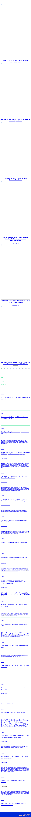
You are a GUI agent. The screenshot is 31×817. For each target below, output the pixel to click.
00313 (2, 709)
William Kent (16, 465)
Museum (2, 593)
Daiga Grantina (7, 510)
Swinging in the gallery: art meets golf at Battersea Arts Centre (15, 179)
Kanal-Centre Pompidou (9, 701)
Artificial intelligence (18, 568)
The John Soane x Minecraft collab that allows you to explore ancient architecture (15, 731)
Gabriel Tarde (13, 615)
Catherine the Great (21, 463)
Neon (23, 759)
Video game (22, 739)
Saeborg (7, 442)
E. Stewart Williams (12, 636)
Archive (2, 592)
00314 (2, 684)
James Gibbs (20, 464)
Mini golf (26, 441)
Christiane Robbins (23, 570)
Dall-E (7, 569)
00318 (2, 601)
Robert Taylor (27, 489)
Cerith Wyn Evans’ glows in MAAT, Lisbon (13, 748)
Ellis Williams (24, 511)
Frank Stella (26, 759)
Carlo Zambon (17, 636)
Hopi (18, 654)
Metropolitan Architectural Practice (22, 569)
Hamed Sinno (9, 490)
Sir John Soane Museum (8, 739)
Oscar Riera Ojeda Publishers (9, 570)
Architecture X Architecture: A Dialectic (8, 568)
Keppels (22, 532)
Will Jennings (15, 243)
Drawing (17, 613)
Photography (19, 593)
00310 (2, 764)
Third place (5, 703)
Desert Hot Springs (4, 654)
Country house (10, 464)
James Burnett (27, 632)
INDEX (27, 815)
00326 (2, 428)
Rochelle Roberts (4, 791)
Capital (3, 613)
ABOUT (29, 814)
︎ (29, 815)
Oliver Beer (8, 487)
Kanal (23, 700)
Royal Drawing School (7, 615)
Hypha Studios (8, 614)
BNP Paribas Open (21, 632)
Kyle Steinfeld (6, 571)
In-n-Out (21, 654)
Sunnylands (7, 636)
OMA (15, 593)
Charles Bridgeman (9, 463)
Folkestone (23, 531)
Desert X (16, 633)
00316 (2, 642)
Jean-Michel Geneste (14, 488)
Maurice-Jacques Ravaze (21, 702)
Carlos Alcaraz (3, 632)
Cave (19, 487)
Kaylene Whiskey (4, 443)
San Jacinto (3, 636)
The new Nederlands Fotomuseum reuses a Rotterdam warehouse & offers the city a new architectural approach (13, 581)
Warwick (20, 511)
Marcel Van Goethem (8, 700)
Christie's (6, 613)
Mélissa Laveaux (4, 489)
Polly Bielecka (3, 463)
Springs (24, 655)
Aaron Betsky (24, 568)
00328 (2, 394)
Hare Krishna (3, 614)
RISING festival (3, 442)
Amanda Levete (24, 758)
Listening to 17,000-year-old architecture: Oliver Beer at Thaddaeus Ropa (15, 301)
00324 (2, 473)
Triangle (16, 466)
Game (16, 738)
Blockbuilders (5, 738)
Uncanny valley (15, 571)
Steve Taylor (3, 563)
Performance (26, 532)
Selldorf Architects (16, 489)
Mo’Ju (8, 489)
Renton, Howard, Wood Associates (21, 510)
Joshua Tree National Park (20, 634)
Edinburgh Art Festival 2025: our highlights (13, 809)
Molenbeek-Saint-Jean (20, 701)
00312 (2, 726)
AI (1, 568)
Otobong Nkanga (9, 702)
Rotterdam (9, 594)
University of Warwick (8, 511)
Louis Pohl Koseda (20, 614)
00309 (2, 782)
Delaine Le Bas (22, 441)
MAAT (4, 759)
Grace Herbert (13, 441)
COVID (9, 613)
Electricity (7, 758)
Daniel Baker (8, 531)
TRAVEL (25, 814)
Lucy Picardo (3, 533)
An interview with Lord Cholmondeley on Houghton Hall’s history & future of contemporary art (15, 239)
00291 (2, 805)
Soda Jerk (10, 442)
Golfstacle (3, 441)
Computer (9, 738)
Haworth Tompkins (8, 441)
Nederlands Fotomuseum (11, 593)
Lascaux (28, 488)
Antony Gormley (25, 464)
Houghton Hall (3, 465)
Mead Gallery (13, 510)
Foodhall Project (21, 613)
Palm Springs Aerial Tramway (10, 635)
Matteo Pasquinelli (17, 570)
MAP (15, 569)
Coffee (5, 592)
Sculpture (2, 511)
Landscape (20, 465)
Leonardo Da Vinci (13, 613)
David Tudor (5, 760)
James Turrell (19, 466)
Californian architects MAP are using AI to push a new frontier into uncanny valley (14, 557)
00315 (2, 662)
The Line (17, 533)
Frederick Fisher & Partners (22, 633)
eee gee (6, 488)
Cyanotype (12, 592)
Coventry (2, 510)
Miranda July (18, 441)
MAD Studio (25, 592)
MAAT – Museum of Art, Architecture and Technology (14, 759)
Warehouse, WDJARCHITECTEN (24, 594)
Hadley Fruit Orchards (14, 654)
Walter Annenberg (16, 632)
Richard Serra (12, 466)
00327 (2, 413)
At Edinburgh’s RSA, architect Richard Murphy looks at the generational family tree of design (14, 713)
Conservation (8, 592)
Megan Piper (7, 533)
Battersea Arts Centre (5, 440)
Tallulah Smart (18, 739)
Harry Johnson (19, 532)
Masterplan (15, 701)
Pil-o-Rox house (11, 655)
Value (16, 615)
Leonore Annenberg (9, 632)
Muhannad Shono (20, 655)
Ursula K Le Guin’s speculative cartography (13, 767)
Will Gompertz (19, 738)
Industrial (16, 700)
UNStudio (18, 594)
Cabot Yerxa (14, 656)
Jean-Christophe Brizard (14, 487)
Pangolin (23, 465)
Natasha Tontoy (25, 442)
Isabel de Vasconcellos (5, 505)
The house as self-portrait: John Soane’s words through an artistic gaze (13, 786)
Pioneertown (17, 635)
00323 (2, 495)
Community (19, 531)
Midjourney (3, 570)
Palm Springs (3, 635)
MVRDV (5, 593)
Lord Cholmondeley (4, 464)
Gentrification (17, 592)
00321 (2, 538)
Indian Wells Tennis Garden (7, 634)
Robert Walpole (24, 466)
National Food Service (13, 614)
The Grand (13, 533)
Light (10, 510)
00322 (2, 516)
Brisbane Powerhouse (21, 440)
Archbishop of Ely (4, 487)
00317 (2, 620)
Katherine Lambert (11, 569)
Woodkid (18, 490)
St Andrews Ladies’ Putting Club (17, 442)
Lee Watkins (10, 656)
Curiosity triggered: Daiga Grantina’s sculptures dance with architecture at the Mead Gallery (15, 363)
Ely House (9, 488)
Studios (11, 533)
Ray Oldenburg (14, 702)
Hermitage (7, 465)
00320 (2, 553)
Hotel (11, 532)
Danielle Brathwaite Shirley (13, 440)
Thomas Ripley (7, 466)
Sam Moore (3, 771)
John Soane (14, 739)
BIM (2, 738)
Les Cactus (26, 634)
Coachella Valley (7, 633)
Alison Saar (16, 655)
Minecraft (23, 738)
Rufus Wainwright (14, 490)
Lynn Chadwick (26, 463)
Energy (10, 758)
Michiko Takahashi (22, 489)
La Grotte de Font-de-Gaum (22, 488)
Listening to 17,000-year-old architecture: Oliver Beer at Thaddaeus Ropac (14, 477)
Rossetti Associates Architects (24, 635)
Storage (15, 594)
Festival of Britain (15, 464)
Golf (25, 440)
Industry (13, 700)
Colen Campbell (14, 463)
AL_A (2, 758)
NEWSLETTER (22, 815)
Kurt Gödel (26, 613)
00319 (2, 576)
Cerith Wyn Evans (14, 758)
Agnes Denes (12, 633)
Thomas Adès (3, 531)
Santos (13, 594)
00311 (2, 745)
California (2, 633)
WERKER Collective (10, 703)
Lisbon (2, 759)
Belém (4, 758)
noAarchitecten (3, 702)
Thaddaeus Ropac (4, 490)
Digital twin (12, 738)
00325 (2, 449)
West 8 (2, 595)
